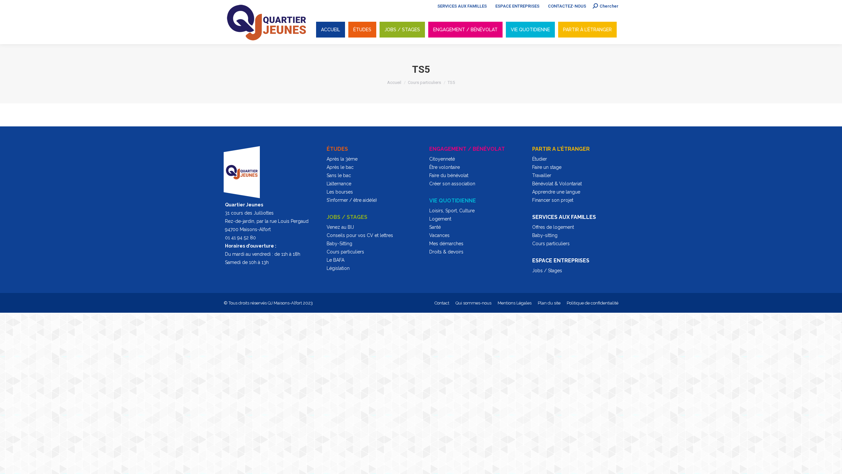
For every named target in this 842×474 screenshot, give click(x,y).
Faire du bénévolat (448, 175)
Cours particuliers (345, 251)
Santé (435, 227)
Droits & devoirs (446, 251)
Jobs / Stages (547, 270)
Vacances (439, 235)
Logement (440, 219)
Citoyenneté (442, 159)
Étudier (539, 159)
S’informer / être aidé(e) (352, 200)
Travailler (541, 175)
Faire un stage (546, 167)
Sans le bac (339, 175)
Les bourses (340, 192)
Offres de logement (553, 227)
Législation (338, 268)
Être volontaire (444, 167)
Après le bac (340, 167)
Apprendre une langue (556, 192)
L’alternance (339, 183)
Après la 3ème (342, 159)
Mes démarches (446, 243)
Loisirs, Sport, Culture (452, 210)
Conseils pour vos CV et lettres (360, 235)
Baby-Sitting (339, 243)
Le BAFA (335, 260)
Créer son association (452, 183)
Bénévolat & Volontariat (557, 183)
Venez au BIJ (340, 227)
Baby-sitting (544, 235)
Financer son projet (552, 200)
